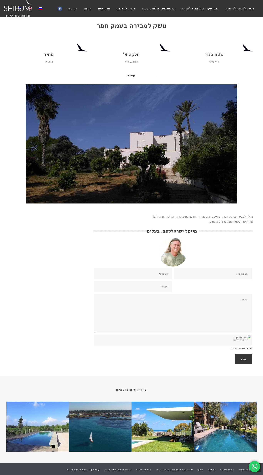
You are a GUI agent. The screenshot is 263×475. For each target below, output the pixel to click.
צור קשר (72, 8)
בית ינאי (212, 469)
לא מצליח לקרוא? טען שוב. (241, 348)
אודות (87, 8)
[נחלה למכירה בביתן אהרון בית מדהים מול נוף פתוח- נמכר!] (37, 417)
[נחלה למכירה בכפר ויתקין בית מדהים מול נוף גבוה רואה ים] (163, 417)
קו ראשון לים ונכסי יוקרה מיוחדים (83, 469)
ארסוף (200, 469)
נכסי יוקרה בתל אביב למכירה (199, 8)
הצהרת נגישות (227, 469)
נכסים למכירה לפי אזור (239, 8)
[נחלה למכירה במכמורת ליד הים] (100, 417)
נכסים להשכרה (126, 8)
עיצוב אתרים (244, 469)
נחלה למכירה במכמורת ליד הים (100, 441)
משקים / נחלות (143, 469)
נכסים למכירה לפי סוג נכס (158, 8)
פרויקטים (104, 8)
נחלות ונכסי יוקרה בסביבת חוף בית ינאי (174, 469)
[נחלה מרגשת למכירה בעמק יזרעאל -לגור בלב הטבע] (225, 417)
